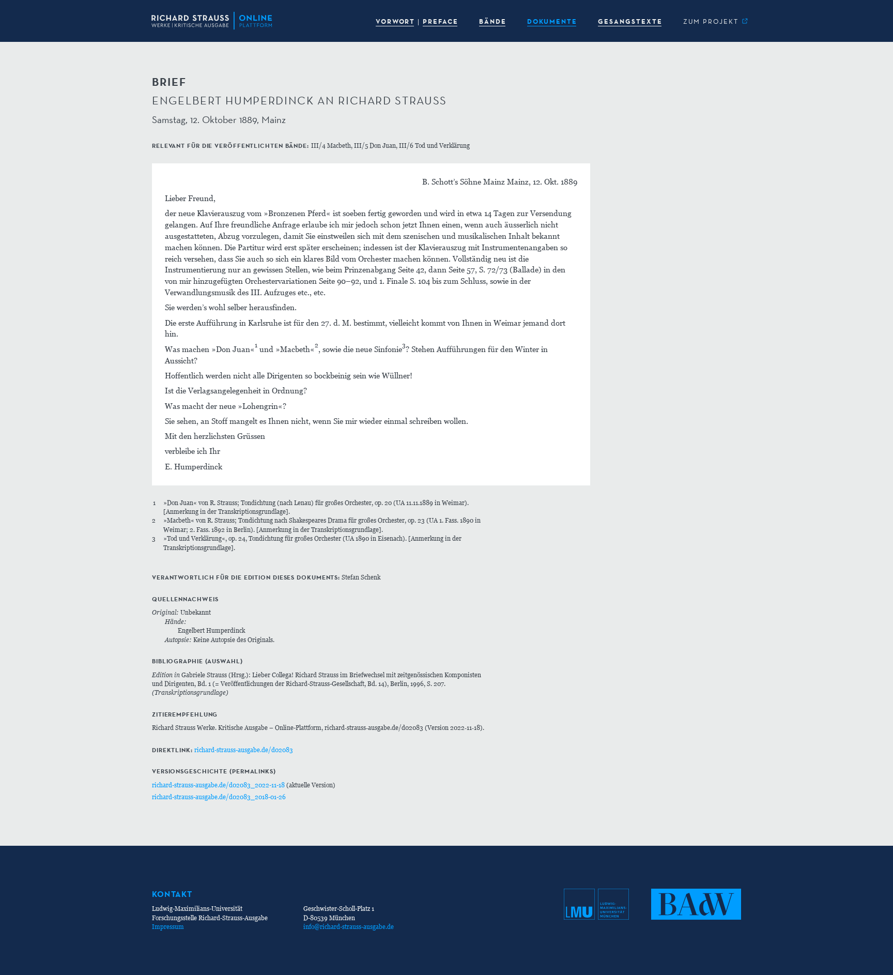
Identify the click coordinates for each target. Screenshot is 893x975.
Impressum (168, 927)
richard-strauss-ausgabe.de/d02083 (243, 750)
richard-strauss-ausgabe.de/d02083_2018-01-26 (219, 797)
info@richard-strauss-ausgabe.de (348, 927)
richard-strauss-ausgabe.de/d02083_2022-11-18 (218, 785)
